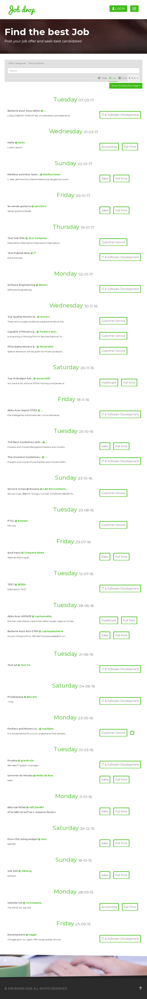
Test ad (12, 665)
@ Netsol (41, 284)
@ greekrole (26, 760)
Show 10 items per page (125, 85)
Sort (133, 78)
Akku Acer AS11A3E (19, 616)
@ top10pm (46, 728)
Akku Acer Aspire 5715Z (22, 410)
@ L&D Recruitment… (53, 489)
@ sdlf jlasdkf (35, 807)
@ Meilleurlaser (50, 174)
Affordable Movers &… (22, 346)
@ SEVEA (20, 584)
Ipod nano (14, 552)
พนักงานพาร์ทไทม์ (16, 807)
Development (16, 934)
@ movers (43, 316)
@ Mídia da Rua (43, 775)
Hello (11, 142)
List (114, 78)
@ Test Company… (36, 238)
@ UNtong (25, 871)
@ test (42, 839)
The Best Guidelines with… (24, 442)
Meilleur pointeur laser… (23, 174)
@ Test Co (24, 665)
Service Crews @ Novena (23, 489)
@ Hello (20, 142)
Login (120, 8)
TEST (11, 584)
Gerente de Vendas (20, 775)
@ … (43, 110)
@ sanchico (38, 206)
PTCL (11, 520)
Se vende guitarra (19, 206)
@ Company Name (32, 552)
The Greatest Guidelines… (24, 457)
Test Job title (16, 238)
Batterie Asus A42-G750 (23, 631)
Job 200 (12, 871)
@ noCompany (32, 902)
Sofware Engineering (21, 284)
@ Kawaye (21, 520)
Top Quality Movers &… (22, 316)
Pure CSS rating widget (22, 839)
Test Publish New (18, 253)
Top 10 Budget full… (20, 378)
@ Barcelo (30, 696)
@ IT (33, 253)
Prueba (12, 760)
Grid (124, 78)
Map (104, 78)
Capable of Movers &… (21, 331)
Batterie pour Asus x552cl (24, 110)
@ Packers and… (46, 331)
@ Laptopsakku (42, 616)
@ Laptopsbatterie (51, 631)
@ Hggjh (31, 934)
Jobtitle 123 (15, 902)
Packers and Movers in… (23, 728)
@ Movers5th (45, 346)
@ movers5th (41, 378)
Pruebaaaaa (15, 696)
